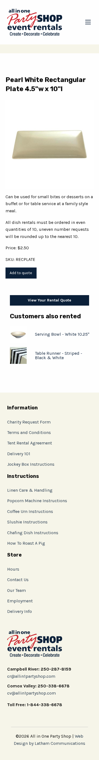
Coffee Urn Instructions (30, 511)
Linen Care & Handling (30, 490)
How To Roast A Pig (26, 543)
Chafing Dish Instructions (32, 532)
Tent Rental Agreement (29, 443)
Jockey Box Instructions (30, 464)
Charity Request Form (29, 422)
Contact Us (18, 579)
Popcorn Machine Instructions (37, 500)
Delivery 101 (18, 453)
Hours (13, 569)
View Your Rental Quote (49, 300)
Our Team (16, 590)
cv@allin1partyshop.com (31, 693)
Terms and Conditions (29, 432)
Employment (20, 600)
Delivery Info (19, 611)
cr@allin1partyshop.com (31, 676)
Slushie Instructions (27, 522)
